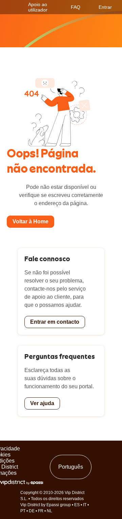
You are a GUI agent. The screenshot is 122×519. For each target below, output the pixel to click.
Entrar (105, 7)
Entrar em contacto (54, 322)
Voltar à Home (30, 221)
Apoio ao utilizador (37, 7)
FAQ (75, 7)
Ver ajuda (42, 403)
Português (70, 467)
